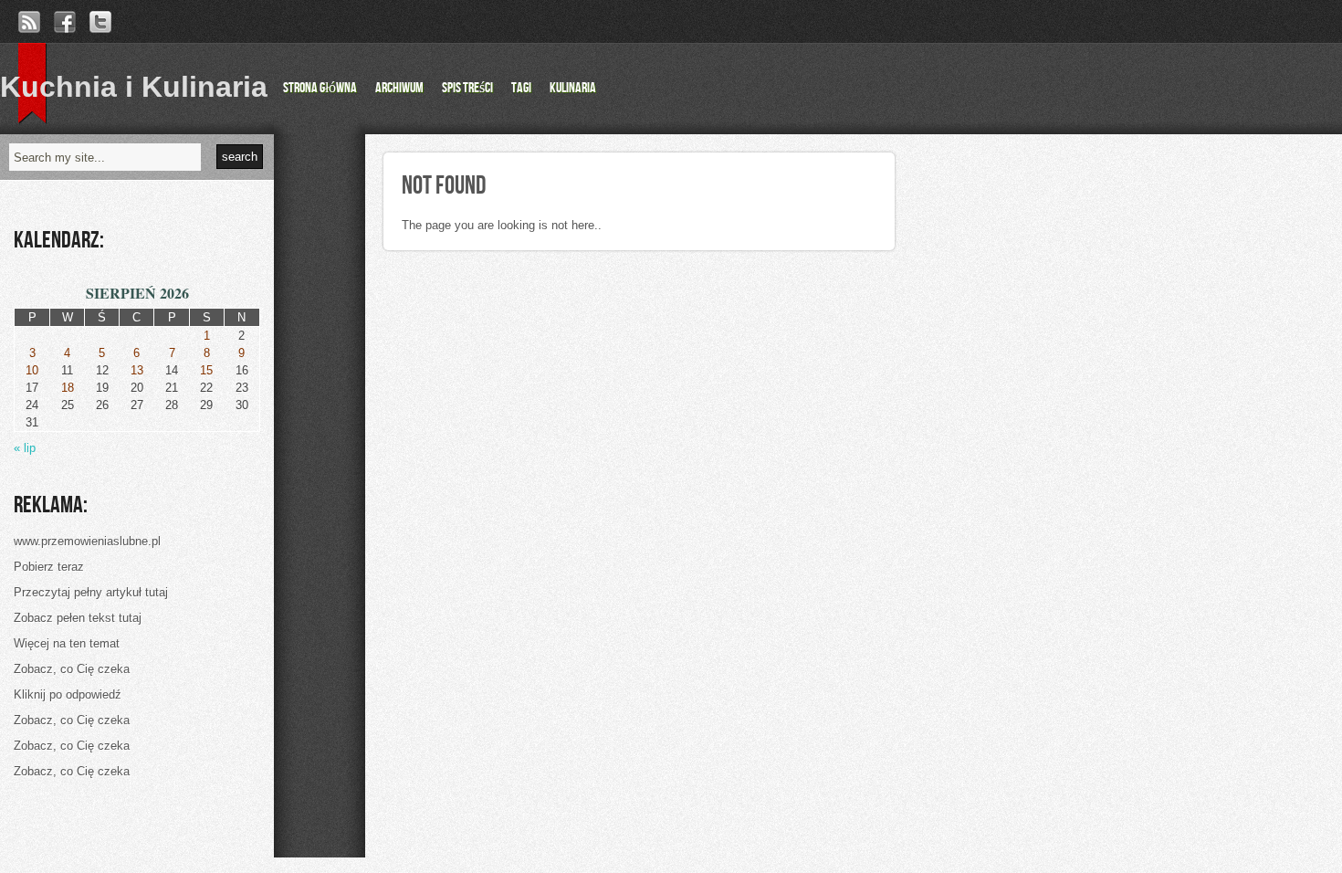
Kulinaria (573, 88)
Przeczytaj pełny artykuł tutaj (91, 592)
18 (67, 387)
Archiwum (399, 88)
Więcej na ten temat (67, 643)
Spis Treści (467, 88)
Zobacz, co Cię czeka (72, 669)
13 (137, 370)
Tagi (521, 88)
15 (206, 370)
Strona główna (320, 88)
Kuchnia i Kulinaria (133, 86)
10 (32, 370)
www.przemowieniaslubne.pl (87, 541)
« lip (25, 448)
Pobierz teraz (49, 566)
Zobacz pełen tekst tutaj (78, 618)
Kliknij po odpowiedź (67, 694)
